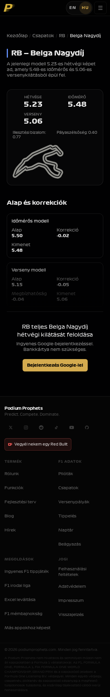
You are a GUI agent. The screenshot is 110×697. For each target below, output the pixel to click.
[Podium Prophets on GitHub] (87, 427)
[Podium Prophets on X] (11, 427)
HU (85, 8)
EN (72, 8)
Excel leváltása (20, 600)
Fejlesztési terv (20, 502)
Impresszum (71, 600)
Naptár (65, 530)
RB (62, 36)
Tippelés (67, 516)
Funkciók (14, 488)
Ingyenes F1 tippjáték (27, 571)
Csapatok (43, 36)
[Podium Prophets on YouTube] (71, 427)
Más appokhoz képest (27, 628)
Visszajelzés (71, 614)
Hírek (10, 530)
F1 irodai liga (17, 585)
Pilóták (65, 474)
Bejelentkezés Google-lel (55, 365)
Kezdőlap (17, 36)
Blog (9, 516)
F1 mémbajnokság (23, 614)
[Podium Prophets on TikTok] (56, 427)
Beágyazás (69, 544)
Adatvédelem (72, 586)
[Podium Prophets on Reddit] (41, 427)
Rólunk (12, 474)
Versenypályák (73, 502)
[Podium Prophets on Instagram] (26, 427)
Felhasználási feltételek (72, 571)
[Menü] (100, 8)
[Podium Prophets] (9, 8)
